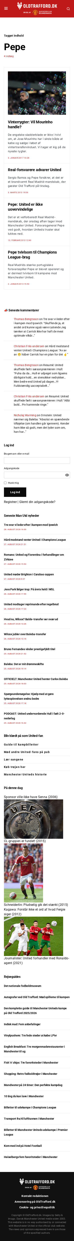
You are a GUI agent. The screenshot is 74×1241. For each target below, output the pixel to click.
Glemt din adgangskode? (37, 502)
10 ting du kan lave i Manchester (24, 1096)
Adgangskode (11, 468)
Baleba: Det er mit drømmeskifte (24, 664)
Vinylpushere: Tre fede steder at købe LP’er (30, 1035)
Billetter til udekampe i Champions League (30, 1107)
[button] (6, 8)
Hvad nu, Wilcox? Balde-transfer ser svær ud (31, 619)
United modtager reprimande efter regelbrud (31, 604)
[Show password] (67, 475)
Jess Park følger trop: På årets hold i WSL (29, 589)
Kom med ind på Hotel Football (23, 1145)
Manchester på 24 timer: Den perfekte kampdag (33, 1085)
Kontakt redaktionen (35, 1196)
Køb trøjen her (15, 767)
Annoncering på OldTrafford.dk (35, 1201)
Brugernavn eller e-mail (16, 453)
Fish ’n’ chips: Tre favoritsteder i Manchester (31, 1062)
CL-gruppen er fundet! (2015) (25, 841)
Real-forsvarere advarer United (34, 169)
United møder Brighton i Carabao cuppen (29, 574)
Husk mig (13, 483)
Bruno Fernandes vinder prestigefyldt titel (29, 649)
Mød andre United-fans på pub (27, 752)
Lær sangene (13, 759)
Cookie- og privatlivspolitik (37, 1207)
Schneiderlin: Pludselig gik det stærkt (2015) (36, 905)
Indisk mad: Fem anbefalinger (22, 1024)
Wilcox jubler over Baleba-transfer (25, 634)
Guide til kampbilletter (21, 744)
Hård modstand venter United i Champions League (35, 539)
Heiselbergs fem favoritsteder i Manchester (30, 1157)
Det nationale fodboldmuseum (22, 985)
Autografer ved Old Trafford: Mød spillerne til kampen (37, 997)
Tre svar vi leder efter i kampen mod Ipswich (31, 524)
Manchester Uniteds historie (25, 774)
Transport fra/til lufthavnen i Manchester (29, 1118)
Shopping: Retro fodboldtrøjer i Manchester (30, 1073)
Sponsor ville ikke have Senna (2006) (31, 797)
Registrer (10, 502)
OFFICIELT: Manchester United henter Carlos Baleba (36, 679)
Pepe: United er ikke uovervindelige (25, 207)
